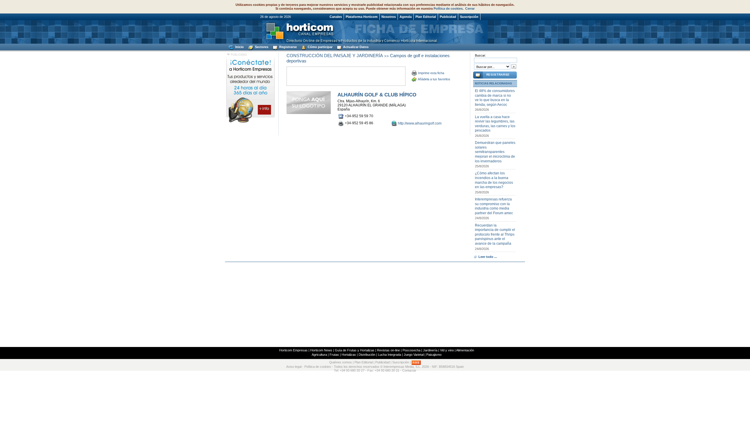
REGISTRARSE (498, 74)
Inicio (239, 47)
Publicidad (448, 16)
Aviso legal (293, 366)
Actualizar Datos (355, 47)
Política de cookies (448, 8)
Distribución (367, 354)
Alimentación (465, 350)
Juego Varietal (414, 354)
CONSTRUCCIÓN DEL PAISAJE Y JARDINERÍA (335, 55)
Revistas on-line (388, 350)
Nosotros (388, 16)
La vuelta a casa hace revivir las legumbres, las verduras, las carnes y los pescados (495, 124)
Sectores (261, 47)
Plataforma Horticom (362, 16)
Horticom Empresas (293, 350)
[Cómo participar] (250, 122)
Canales (336, 16)
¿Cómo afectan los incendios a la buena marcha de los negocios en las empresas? (494, 180)
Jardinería (430, 350)
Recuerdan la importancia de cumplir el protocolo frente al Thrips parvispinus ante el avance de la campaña (495, 234)
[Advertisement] (375, 304)
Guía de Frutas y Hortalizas (354, 350)
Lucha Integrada (389, 354)
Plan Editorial (425, 16)
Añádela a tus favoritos (434, 79)
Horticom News (321, 350)
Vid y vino (447, 350)
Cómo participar (320, 47)
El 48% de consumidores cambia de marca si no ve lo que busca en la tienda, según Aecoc (495, 98)
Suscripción (469, 16)
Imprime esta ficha (431, 73)
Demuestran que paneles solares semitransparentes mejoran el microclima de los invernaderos (495, 152)
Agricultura (319, 354)
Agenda (406, 16)
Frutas (334, 354)
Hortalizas (349, 354)
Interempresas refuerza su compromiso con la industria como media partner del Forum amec (494, 206)
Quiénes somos (340, 362)
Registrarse (287, 47)
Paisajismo (434, 354)
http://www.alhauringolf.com (420, 123)
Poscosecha (411, 350)
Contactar (409, 370)
